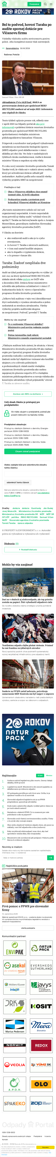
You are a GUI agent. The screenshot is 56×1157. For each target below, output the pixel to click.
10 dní (40, 775)
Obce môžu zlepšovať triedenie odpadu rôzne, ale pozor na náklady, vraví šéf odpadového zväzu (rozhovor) (30, 826)
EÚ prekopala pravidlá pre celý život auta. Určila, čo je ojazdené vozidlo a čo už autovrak (28, 794)
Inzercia (48, 1136)
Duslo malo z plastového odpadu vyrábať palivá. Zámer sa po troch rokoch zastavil (30, 807)
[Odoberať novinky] (50, 857)
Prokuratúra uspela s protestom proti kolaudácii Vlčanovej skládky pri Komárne (29, 201)
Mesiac (49, 775)
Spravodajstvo (12, 48)
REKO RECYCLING (29, 517)
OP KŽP (5, 517)
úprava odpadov (25, 523)
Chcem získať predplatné (27, 451)
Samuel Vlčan (46, 517)
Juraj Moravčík (9, 511)
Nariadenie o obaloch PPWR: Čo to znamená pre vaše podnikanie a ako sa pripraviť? (28, 813)
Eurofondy (36, 508)
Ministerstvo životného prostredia (35, 511)
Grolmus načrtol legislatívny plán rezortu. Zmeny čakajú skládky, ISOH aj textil (29, 781)
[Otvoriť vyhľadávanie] (45, 4)
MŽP (42, 514)
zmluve (26, 279)
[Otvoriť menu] (51, 4)
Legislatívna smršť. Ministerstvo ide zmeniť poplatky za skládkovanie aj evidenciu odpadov (29, 788)
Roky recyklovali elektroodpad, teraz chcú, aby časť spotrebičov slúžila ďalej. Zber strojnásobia (27, 832)
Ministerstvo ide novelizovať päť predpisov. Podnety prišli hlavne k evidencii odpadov (30, 839)
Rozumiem (45, 1147)
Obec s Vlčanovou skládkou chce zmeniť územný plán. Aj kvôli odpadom (27, 193)
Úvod (5, 4)
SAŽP (4, 520)
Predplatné (34, 4)
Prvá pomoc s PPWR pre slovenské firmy (25, 908)
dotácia (16, 508)
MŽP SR (50, 514)
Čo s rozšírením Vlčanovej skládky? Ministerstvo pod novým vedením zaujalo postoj (28, 327)
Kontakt (5, 1139)
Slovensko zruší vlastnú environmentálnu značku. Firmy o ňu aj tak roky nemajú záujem (30, 820)
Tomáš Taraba (8, 523)
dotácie (25, 508)
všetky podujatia (28, 928)
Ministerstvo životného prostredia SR (20, 514)
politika (15, 517)
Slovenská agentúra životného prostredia (29, 520)
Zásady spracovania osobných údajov (16, 1136)
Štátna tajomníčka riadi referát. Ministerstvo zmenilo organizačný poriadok (29, 336)
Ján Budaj (48, 508)
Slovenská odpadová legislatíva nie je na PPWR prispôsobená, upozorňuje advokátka (26, 800)
